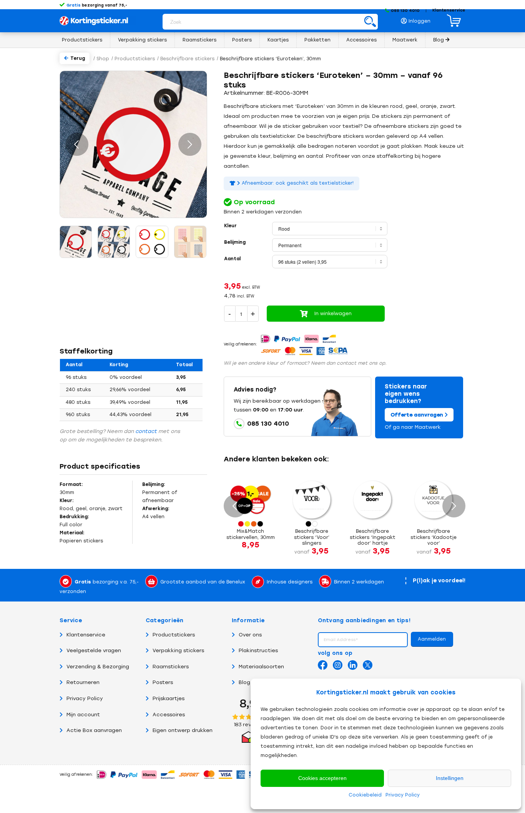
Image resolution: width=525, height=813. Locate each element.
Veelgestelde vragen (93, 650)
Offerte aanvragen (417, 415)
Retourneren (83, 682)
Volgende (189, 144)
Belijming (235, 242)
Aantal (232, 258)
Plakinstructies (258, 650)
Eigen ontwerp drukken (183, 730)
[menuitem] (417, 19)
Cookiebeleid (365, 795)
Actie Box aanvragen (94, 730)
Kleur (230, 225)
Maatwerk (428, 427)
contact (146, 431)
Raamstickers (171, 666)
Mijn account (83, 714)
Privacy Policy (402, 795)
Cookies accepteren (322, 778)
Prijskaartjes (168, 698)
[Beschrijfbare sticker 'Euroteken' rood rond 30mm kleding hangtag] (75, 242)
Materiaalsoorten (261, 666)
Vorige (76, 144)
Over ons (250, 635)
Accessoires (169, 714)
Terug (77, 58)
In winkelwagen (333, 313)
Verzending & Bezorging (97, 666)
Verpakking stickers (178, 650)
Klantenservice (448, 10)
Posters (163, 682)
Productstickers (174, 635)
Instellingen (450, 778)
